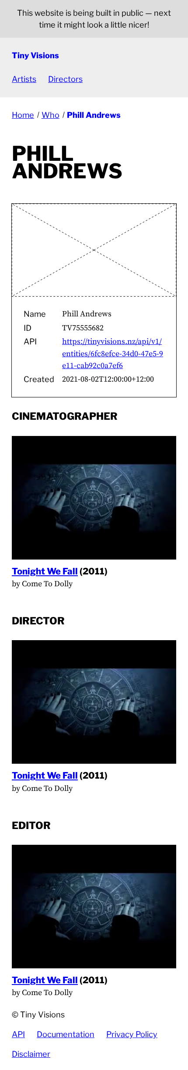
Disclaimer (31, 1054)
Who (50, 115)
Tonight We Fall (45, 571)
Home (23, 115)
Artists (24, 79)
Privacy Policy (131, 1034)
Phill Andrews (94, 115)
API (18, 1034)
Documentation (65, 1034)
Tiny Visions (35, 55)
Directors (65, 79)
